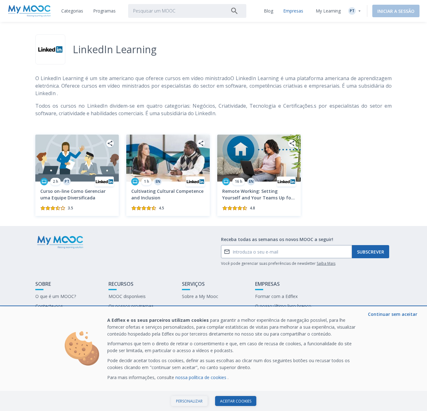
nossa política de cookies (201, 377)
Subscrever (370, 252)
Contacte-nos (49, 306)
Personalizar (189, 401)
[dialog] (213, 359)
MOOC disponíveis (127, 296)
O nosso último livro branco (283, 306)
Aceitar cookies (235, 401)
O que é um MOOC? (55, 296)
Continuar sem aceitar (392, 314)
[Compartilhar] (110, 143)
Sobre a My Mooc (200, 296)
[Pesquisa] (234, 11)
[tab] (72, 11)
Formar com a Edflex (276, 296)
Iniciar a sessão (395, 11)
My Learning (328, 11)
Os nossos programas (130, 306)
